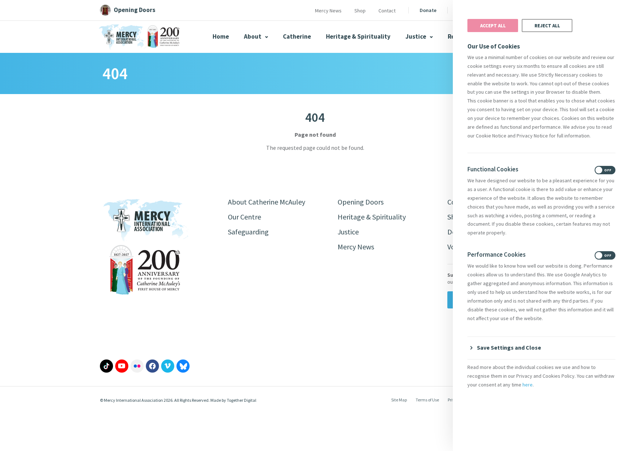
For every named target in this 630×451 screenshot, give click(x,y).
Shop (360, 10)
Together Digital (241, 400)
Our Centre (244, 216)
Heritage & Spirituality (358, 36)
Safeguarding (248, 231)
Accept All (493, 25)
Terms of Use (427, 400)
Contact (387, 10)
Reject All (547, 25)
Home (221, 36)
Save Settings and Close (509, 347)
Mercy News (328, 10)
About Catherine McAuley (266, 201)
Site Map (399, 400)
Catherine (297, 36)
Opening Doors (361, 201)
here (527, 384)
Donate (428, 10)
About (253, 36)
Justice (416, 36)
